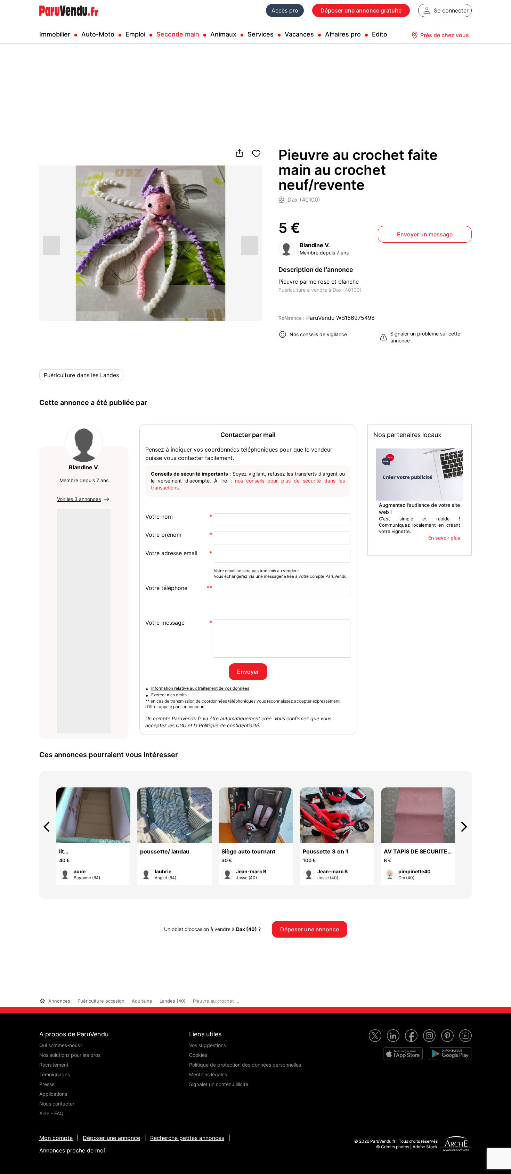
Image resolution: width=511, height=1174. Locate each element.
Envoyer (248, 671)
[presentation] (49, 826)
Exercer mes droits (169, 694)
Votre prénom (163, 535)
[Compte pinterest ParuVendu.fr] (447, 1035)
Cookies (198, 1055)
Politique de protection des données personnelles (245, 1065)
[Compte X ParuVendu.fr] (375, 1035)
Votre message (165, 623)
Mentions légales (208, 1074)
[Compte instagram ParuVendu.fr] (429, 1035)
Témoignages (54, 1074)
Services (261, 34)
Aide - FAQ (51, 1113)
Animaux (223, 34)
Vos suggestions (207, 1045)
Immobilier (54, 34)
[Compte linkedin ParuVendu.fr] (393, 1035)
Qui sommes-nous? (60, 1045)
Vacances (299, 34)
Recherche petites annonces (187, 1137)
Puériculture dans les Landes (81, 375)
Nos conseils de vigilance (318, 334)
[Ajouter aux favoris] (256, 153)
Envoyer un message (425, 234)
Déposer (361, 10)
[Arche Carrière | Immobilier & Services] (456, 1144)
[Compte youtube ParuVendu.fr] (465, 1035)
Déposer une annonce (111, 1137)
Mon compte (56, 1137)
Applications (53, 1094)
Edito (379, 34)
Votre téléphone (166, 588)
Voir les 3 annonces (79, 499)
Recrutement (53, 1065)
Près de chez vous (444, 35)
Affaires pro (343, 34)
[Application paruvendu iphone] (403, 1053)
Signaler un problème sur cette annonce (425, 337)
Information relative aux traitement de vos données (200, 688)
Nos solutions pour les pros (69, 1055)
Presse (47, 1084)
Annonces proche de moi (72, 1150)
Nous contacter (56, 1104)
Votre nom (159, 516)
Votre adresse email (171, 553)
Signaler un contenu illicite (218, 1084)
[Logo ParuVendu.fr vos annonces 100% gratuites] (68, 18)
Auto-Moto (97, 34)
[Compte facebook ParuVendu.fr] (411, 1035)
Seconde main (177, 34)
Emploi (135, 34)
